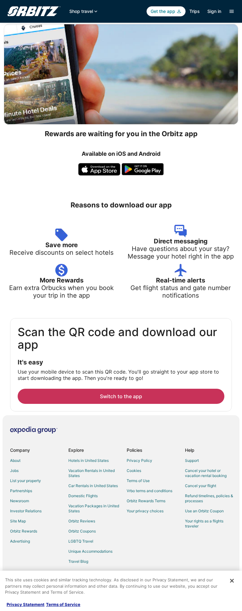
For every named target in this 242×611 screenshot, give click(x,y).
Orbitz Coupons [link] (82, 531)
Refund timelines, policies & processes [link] (209, 498)
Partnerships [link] (21, 490)
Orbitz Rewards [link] (23, 531)
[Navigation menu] (231, 11)
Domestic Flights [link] (83, 495)
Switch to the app (121, 396)
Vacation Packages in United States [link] (93, 508)
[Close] (232, 581)
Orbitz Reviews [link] (81, 521)
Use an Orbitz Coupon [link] (204, 511)
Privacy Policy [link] (139, 460)
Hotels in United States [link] (88, 460)
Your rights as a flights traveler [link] (204, 523)
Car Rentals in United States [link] (93, 485)
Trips (194, 11)
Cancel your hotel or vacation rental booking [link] (206, 473)
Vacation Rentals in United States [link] (91, 473)
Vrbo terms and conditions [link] (149, 490)
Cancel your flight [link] (200, 485)
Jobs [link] (14, 470)
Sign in (214, 11)
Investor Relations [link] (26, 511)
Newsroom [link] (19, 500)
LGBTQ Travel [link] (80, 541)
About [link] (15, 460)
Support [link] (192, 460)
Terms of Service (63, 604)
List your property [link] (25, 480)
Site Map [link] (18, 521)
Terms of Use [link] (138, 480)
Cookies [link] (134, 470)
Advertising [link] (20, 541)
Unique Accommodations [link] (90, 551)
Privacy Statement (25, 604)
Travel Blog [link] (78, 561)
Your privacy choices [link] (145, 511)
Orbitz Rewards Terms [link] (146, 500)
